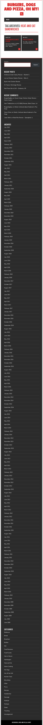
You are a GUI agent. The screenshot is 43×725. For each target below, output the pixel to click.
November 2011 (8, 523)
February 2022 (8, 144)
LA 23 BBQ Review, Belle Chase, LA (26, 103)
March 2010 (7, 591)
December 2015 (8, 356)
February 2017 (8, 308)
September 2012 (9, 489)
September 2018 (9, 250)
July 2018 (7, 257)
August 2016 (8, 329)
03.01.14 (8, 37)
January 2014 (8, 434)
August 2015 (8, 370)
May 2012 (7, 503)
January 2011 (8, 557)
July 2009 (7, 619)
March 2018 (7, 270)
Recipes (6, 690)
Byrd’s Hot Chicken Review (12, 81)
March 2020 (7, 202)
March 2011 (7, 550)
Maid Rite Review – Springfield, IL (23, 117)
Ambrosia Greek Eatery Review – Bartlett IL (17, 75)
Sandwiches (7, 694)
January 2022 (8, 148)
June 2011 (7, 540)
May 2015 (7, 380)
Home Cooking (8, 666)
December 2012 (8, 479)
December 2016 (8, 315)
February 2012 (8, 513)
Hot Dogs (7, 670)
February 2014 (8, 431)
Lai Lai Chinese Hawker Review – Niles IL (16, 78)
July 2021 (7, 168)
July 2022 (7, 127)
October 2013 (8, 445)
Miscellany (7, 680)
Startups (6, 704)
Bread (6, 635)
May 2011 (7, 544)
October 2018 (8, 247)
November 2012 (8, 482)
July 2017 (7, 291)
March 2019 (7, 233)
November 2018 (8, 243)
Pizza (6, 687)
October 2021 (8, 158)
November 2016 (8, 318)
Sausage (6, 697)
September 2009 (9, 612)
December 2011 (8, 520)
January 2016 (8, 352)
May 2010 (7, 585)
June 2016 (7, 335)
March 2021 (7, 178)
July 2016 (7, 332)
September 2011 (9, 530)
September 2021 (9, 161)
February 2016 (8, 349)
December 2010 (8, 561)
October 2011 (8, 527)
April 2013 (7, 465)
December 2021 (8, 151)
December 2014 (8, 397)
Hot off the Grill (8, 673)
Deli (5, 646)
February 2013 (8, 472)
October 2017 (8, 284)
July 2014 (7, 414)
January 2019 (8, 240)
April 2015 (7, 383)
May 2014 (7, 421)
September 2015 (9, 366)
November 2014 (8, 400)
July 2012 (7, 496)
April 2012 (7, 506)
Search (6, 62)
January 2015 (8, 393)
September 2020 (9, 189)
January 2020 (8, 209)
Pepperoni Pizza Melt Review (12, 40)
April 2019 (7, 230)
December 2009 (8, 602)
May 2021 (7, 172)
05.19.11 (25, 37)
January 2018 (8, 277)
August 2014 (8, 411)
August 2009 (8, 615)
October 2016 (8, 322)
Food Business (8, 649)
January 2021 (8, 185)
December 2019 (8, 212)
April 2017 (7, 301)
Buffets (6, 642)
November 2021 (8, 154)
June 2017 (7, 294)
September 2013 (9, 448)
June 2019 (7, 223)
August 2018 (8, 253)
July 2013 (7, 455)
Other (5, 683)
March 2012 (7, 510)
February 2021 (8, 182)
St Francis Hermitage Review (12, 85)
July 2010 (7, 578)
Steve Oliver (7, 112)
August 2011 (7, 533)
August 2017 (8, 288)
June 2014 (7, 417)
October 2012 (8, 486)
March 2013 (7, 469)
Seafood (6, 700)
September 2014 (9, 407)
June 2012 (7, 499)
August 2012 (8, 492)
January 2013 (8, 475)
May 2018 (7, 264)
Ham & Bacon (8, 656)
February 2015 (8, 390)
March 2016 (7, 346)
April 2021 (7, 175)
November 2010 (8, 564)
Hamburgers (7, 659)
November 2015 (8, 359)
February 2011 (8, 554)
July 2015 (7, 373)
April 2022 (7, 137)
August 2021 (8, 165)
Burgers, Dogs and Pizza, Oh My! (21, 7)
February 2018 (8, 274)
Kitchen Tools (8, 676)
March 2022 (7, 141)
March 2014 (7, 428)
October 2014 (8, 404)
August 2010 (8, 574)
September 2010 (9, 571)
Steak (6, 707)
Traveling (7, 711)
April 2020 (7, 199)
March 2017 (7, 305)
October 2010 (8, 568)
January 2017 (8, 311)
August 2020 (8, 192)
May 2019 (7, 226)
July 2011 (7, 537)
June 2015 (7, 376)
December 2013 (8, 438)
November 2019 (8, 216)
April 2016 (7, 342)
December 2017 (8, 281)
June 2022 (7, 131)
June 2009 (7, 622)
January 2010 (8, 598)
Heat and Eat (8, 663)
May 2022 (7, 134)
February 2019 (8, 236)
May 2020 (7, 195)
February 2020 (8, 206)
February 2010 (8, 595)
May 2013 (7, 462)
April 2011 (7, 547)
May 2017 (7, 298)
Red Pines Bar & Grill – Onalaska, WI (15, 88)
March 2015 (7, 387)
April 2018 (7, 267)
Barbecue (7, 632)
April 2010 (7, 588)
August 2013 (8, 452)
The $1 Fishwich (28, 40)
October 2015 (8, 363)
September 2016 (9, 325)
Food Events (8, 653)
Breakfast (7, 639)
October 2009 (8, 609)
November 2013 (8, 441)
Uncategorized (8, 714)
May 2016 (7, 339)
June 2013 (7, 458)
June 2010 (7, 581)
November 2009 (8, 605)
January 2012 (8, 516)
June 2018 (7, 260)
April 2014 (7, 424)
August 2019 (8, 219)
